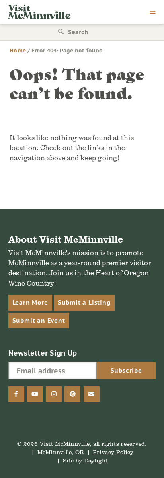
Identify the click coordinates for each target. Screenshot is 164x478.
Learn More (30, 302)
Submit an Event (38, 320)
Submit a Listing (84, 302)
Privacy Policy (113, 452)
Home (17, 50)
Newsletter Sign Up (42, 353)
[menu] (153, 12)
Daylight (96, 460)
